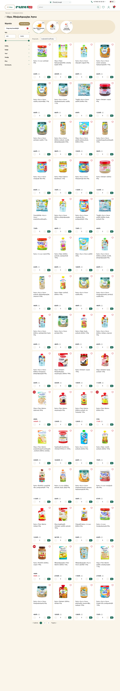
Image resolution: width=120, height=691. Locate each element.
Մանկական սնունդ (17, 13)
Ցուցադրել (35, 39)
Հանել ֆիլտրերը (24, 23)
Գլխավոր (7, 13)
